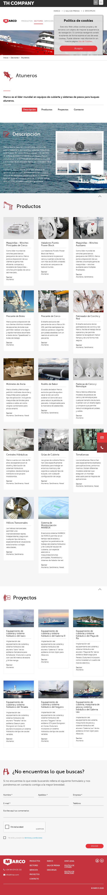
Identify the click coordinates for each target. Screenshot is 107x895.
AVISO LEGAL (69, 861)
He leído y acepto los (25, 838)
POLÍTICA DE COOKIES (69, 866)
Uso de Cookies (85, 41)
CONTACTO (34, 879)
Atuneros (25, 58)
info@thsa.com (12, 875)
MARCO (57, 11)
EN (101, 2)
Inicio (5, 58)
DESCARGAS (90, 11)
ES (96, 2)
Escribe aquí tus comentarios (16, 811)
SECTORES (38, 21)
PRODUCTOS (27, 21)
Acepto (78, 48)
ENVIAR (94, 846)
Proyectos (63, 109)
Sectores (15, 58)
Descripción (29, 109)
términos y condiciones (33, 838)
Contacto (79, 109)
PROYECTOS (34, 874)
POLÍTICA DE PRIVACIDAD (69, 872)
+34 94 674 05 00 (13, 870)
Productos (46, 109)
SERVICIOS (48, 21)
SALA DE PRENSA (72, 11)
